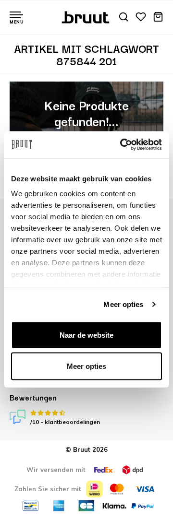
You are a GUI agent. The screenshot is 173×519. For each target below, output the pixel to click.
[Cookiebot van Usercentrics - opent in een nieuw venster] (122, 145)
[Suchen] (123, 18)
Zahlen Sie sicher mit (47, 489)
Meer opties (123, 304)
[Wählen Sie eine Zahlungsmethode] (94, 489)
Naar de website (86, 334)
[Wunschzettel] (141, 18)
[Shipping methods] (104, 469)
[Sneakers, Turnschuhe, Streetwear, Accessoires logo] (86, 16)
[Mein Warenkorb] (158, 18)
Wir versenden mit (56, 469)
